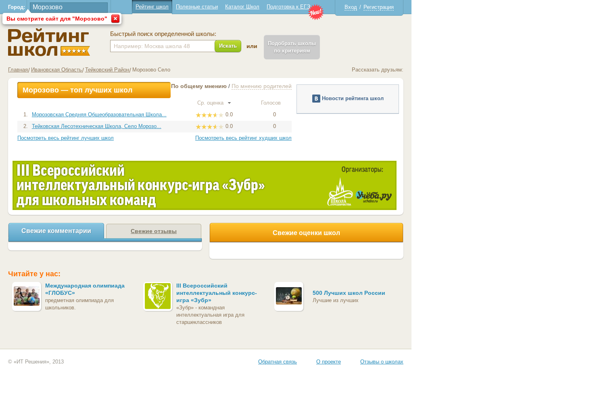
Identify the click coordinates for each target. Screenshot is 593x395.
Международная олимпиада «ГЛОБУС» (85, 289)
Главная (18, 70)
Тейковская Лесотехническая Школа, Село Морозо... (96, 126)
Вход (351, 7)
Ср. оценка (211, 103)
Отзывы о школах (381, 362)
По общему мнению (199, 86)
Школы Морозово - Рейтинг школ (49, 42)
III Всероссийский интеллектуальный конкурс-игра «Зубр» (216, 292)
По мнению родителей (262, 86)
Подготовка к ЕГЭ (288, 7)
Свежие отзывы (154, 231)
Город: (16, 7)
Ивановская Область (56, 70)
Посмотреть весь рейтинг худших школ (243, 138)
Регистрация (378, 7)
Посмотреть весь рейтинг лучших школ (65, 138)
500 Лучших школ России (349, 293)
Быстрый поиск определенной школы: (163, 34)
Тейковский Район (107, 70)
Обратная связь (277, 362)
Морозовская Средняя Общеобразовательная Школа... (99, 114)
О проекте (328, 362)
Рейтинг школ (152, 7)
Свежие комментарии (56, 230)
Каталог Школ (242, 7)
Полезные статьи (197, 7)
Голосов (271, 103)
